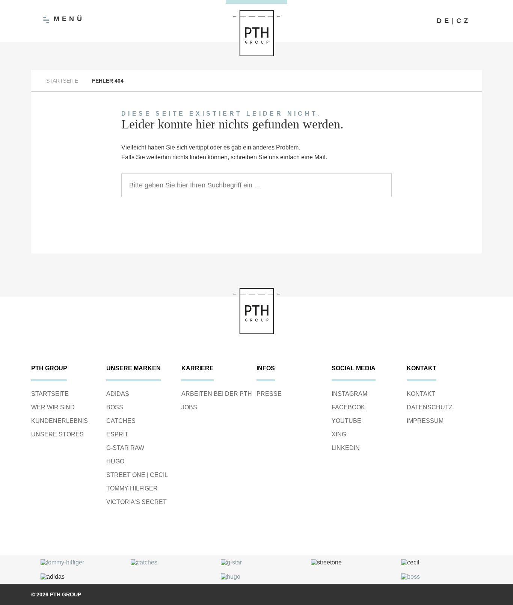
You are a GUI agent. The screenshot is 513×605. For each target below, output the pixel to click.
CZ (463, 20)
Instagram (349, 394)
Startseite (62, 81)
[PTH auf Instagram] (410, 21)
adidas (117, 394)
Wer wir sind (53, 407)
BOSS (114, 407)
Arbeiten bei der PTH (216, 394)
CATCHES (121, 421)
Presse (269, 394)
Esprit (117, 434)
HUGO (115, 461)
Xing (339, 434)
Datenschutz (430, 407)
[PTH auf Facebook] (395, 21)
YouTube (346, 421)
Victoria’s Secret (136, 502)
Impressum (425, 421)
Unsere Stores (57, 434)
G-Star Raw (125, 448)
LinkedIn (346, 448)
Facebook (348, 407)
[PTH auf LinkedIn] (425, 21)
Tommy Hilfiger (132, 488)
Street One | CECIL (137, 475)
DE (444, 20)
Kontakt (421, 394)
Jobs (189, 407)
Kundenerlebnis (59, 421)
